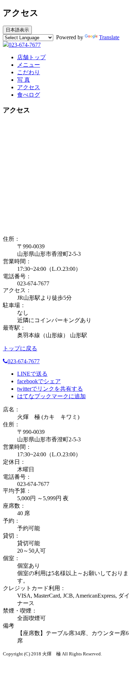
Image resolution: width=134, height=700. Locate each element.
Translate (109, 37)
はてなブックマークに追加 (51, 396)
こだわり (28, 72)
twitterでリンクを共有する (50, 389)
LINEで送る (32, 374)
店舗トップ (31, 57)
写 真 (23, 80)
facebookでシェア (39, 381)
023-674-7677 (25, 45)
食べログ (28, 95)
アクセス (28, 87)
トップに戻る (20, 348)
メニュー (28, 65)
